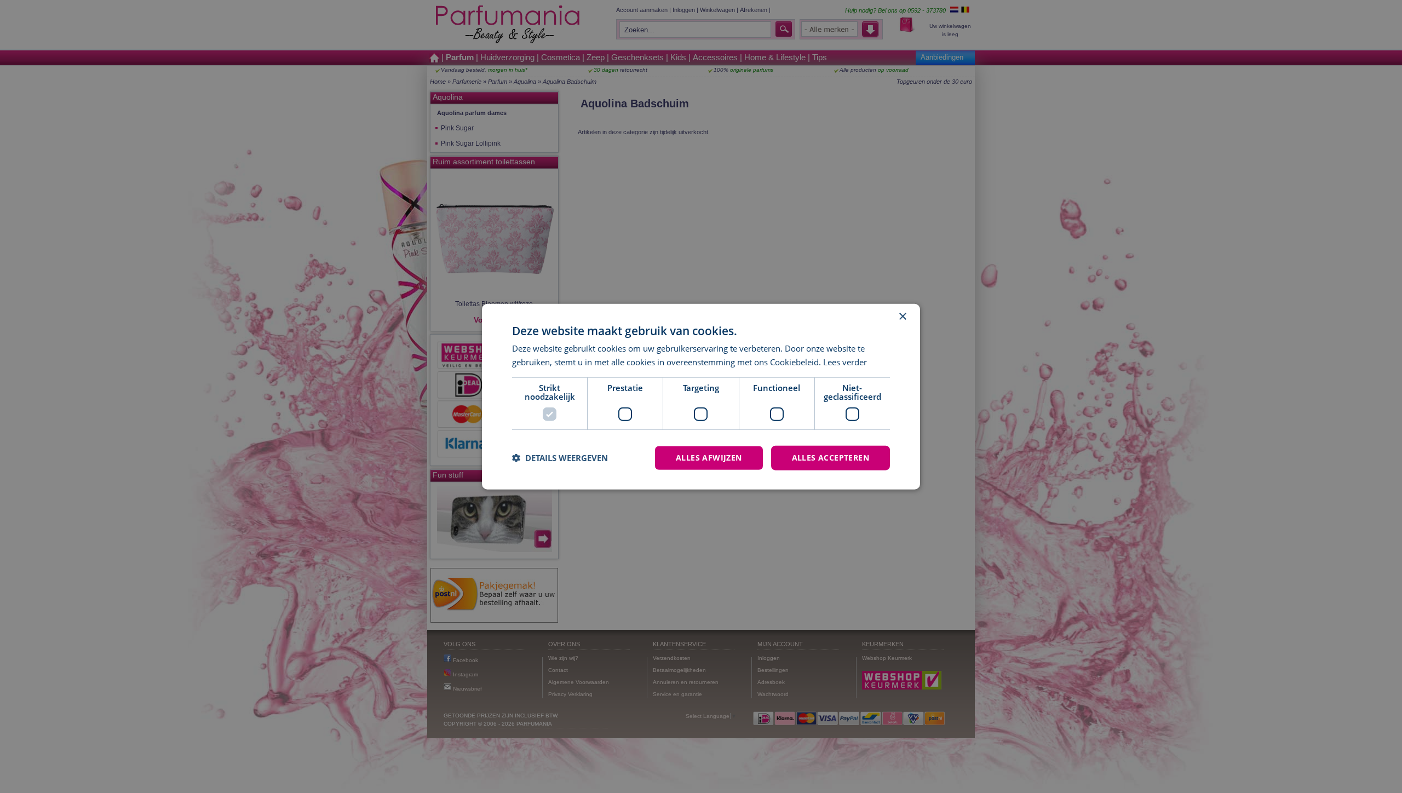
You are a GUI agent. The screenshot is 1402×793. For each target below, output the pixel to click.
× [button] (902, 317)
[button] (560, 458)
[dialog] (701, 397)
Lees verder (845, 362)
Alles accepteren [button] (830, 457)
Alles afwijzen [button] (709, 457)
